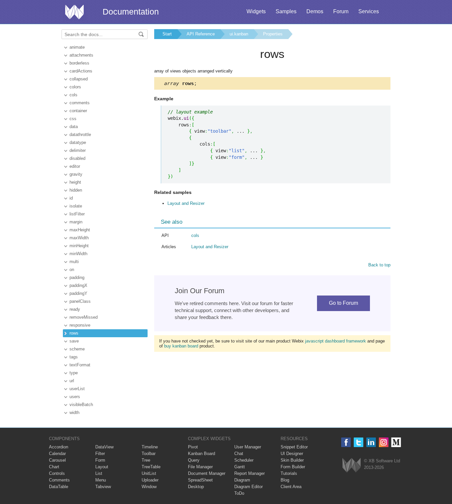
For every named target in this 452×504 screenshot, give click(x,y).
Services (368, 11)
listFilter (77, 213)
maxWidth (79, 237)
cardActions (80, 71)
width (74, 412)
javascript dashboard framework (335, 341)
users (74, 396)
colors (75, 86)
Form (100, 460)
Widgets (256, 11)
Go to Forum (343, 303)
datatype (77, 142)
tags (73, 356)
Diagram (242, 480)
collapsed (78, 78)
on (71, 269)
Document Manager (206, 473)
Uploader (150, 480)
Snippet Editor (294, 446)
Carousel (57, 460)
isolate (75, 206)
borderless (79, 63)
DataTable (58, 486)
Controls (57, 473)
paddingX (78, 285)
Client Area (291, 486)
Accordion (58, 446)
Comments (59, 480)
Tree (146, 460)
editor (74, 166)
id (71, 198)
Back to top (379, 264)
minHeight (79, 245)
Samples (286, 11)
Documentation (131, 11)
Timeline (150, 446)
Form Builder (293, 466)
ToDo (239, 493)
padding (76, 277)
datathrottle (80, 134)
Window (149, 486)
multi (74, 261)
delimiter (77, 150)
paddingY (78, 293)
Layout (101, 466)
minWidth (78, 253)
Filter (100, 453)
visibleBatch (81, 404)
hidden (75, 190)
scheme (77, 348)
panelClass (80, 301)
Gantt (239, 466)
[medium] (396, 442)
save (74, 341)
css (72, 118)
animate (77, 47)
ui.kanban (239, 33)
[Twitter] (358, 442)
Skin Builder (292, 460)
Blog (285, 480)
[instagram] (384, 442)
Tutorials (289, 473)
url (71, 380)
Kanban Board (201, 453)
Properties (273, 33)
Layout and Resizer (185, 203)
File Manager (200, 466)
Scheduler (243, 460)
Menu (100, 480)
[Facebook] (346, 442)
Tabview (103, 486)
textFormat (79, 364)
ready (74, 309)
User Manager (247, 446)
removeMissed (83, 317)
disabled (77, 158)
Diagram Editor (248, 486)
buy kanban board (181, 346)
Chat (238, 453)
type (73, 372)
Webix (351, 465)
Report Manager (249, 473)
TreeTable (151, 466)
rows (73, 333)
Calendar (57, 453)
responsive (79, 325)
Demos (314, 11)
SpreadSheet (200, 480)
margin (75, 221)
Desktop (196, 486)
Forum (340, 11)
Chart (54, 466)
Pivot (193, 446)
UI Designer (292, 453)
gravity (75, 174)
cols (73, 94)
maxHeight (79, 229)
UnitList (149, 473)
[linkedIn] (371, 442)
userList (77, 388)
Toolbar (149, 453)
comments (79, 102)
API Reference (201, 33)
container (78, 110)
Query (194, 460)
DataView (104, 446)
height (75, 182)
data (73, 126)
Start (167, 33)
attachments (81, 55)
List (98, 473)
